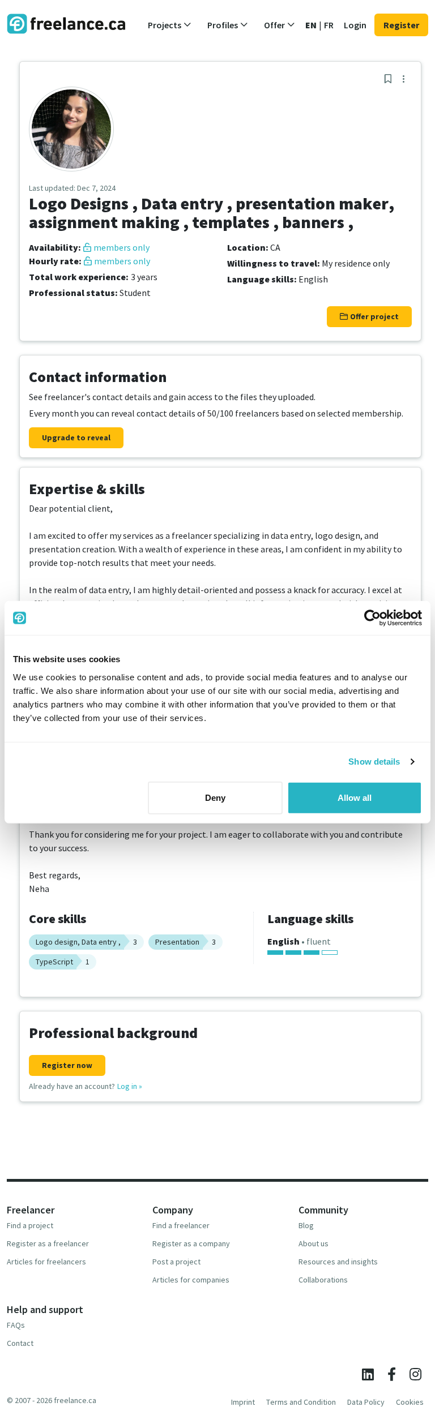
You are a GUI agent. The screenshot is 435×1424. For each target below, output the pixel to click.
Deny (215, 797)
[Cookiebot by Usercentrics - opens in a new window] (372, 618)
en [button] (311, 25)
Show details (374, 761)
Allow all (355, 797)
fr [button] (329, 25)
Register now (67, 1065)
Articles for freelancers (46, 1261)
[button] (169, 25)
